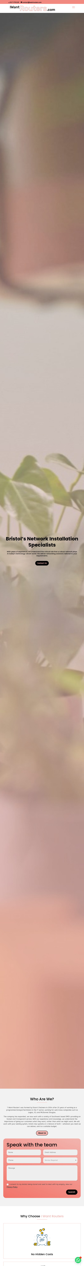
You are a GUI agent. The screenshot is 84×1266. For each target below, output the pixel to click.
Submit (71, 1192)
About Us (42, 1133)
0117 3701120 (14, 2)
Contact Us (42, 563)
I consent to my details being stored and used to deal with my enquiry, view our (39, 1185)
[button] (78, 1260)
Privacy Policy (12, 1187)
